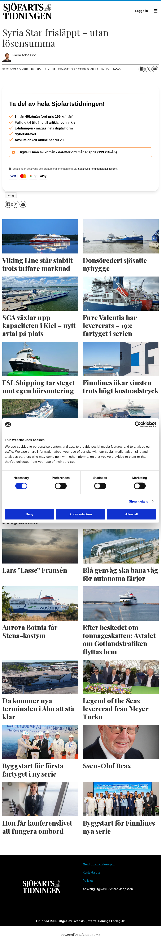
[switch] (61, 486)
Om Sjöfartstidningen (98, 864)
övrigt (11, 195)
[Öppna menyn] (156, 11)
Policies (88, 880)
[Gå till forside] (68, 11)
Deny (29, 514)
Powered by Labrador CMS (80, 935)
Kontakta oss (91, 872)
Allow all (131, 514)
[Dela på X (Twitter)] (148, 69)
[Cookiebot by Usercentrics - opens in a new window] (137, 424)
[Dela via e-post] (155, 69)
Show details (138, 501)
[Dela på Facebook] (142, 69)
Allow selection (80, 514)
